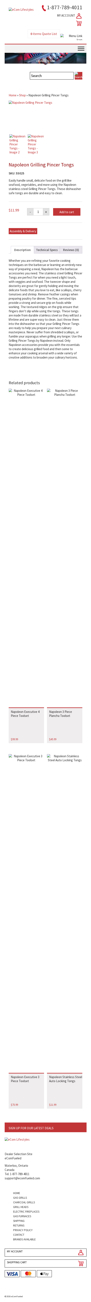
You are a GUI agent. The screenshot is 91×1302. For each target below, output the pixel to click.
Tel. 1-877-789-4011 (17, 1174)
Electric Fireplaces (26, 1211)
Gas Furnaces (22, 1216)
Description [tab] (22, 250)
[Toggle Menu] (81, 48)
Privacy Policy (23, 1230)
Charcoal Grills (24, 1202)
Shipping (19, 1221)
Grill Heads (20, 1207)
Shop (22, 95)
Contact (18, 1235)
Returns (18, 1225)
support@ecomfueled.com (22, 1178)
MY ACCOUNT (66, 15)
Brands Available (24, 1239)
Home (13, 95)
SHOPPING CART (17, 1262)
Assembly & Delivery (23, 231)
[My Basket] (78, 23)
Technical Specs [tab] (47, 250)
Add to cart (66, 212)
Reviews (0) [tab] (71, 250)
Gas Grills (20, 1198)
